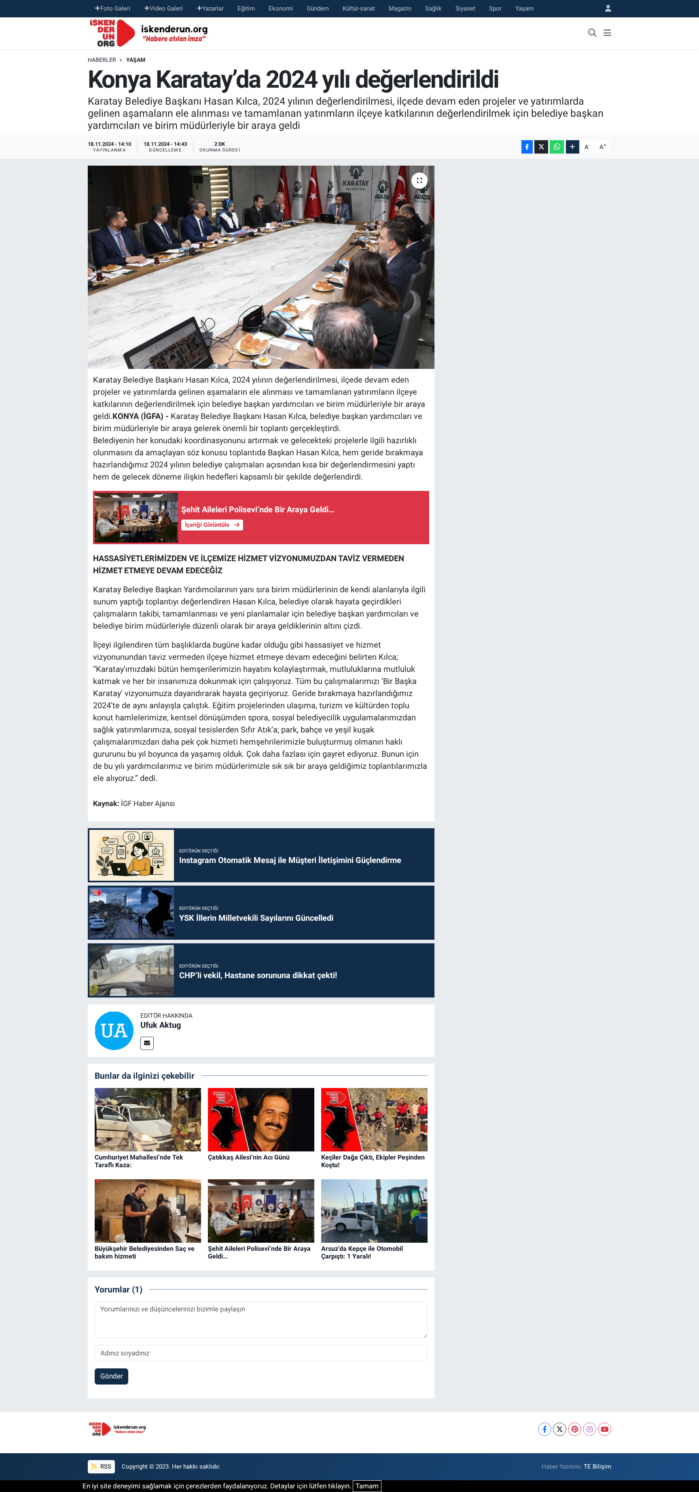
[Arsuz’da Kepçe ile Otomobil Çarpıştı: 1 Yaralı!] (374, 1210)
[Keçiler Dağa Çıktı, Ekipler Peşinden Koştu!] (374, 1119)
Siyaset (465, 8)
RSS (105, 1466)
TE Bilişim (597, 1466)
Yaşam (524, 8)
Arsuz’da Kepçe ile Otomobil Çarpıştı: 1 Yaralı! (362, 1252)
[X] (559, 1429)
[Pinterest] (574, 1429)
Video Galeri (166, 8)
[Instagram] (589, 1429)
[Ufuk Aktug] (114, 1030)
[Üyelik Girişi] (604, 8)
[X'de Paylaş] (541, 147)
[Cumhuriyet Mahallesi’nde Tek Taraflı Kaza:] (148, 1119)
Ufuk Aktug (160, 1025)
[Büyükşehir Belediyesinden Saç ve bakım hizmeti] (148, 1210)
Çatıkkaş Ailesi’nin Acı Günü (249, 1157)
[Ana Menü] (607, 33)
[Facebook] (544, 1429)
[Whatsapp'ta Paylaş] (557, 147)
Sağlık (433, 8)
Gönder (111, 1376)
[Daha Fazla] (572, 147)
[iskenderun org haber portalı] (150, 32)
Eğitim (246, 8)
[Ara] (592, 33)
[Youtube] (604, 1429)
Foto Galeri (115, 8)
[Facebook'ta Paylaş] (527, 147)
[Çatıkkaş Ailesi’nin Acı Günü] (261, 1119)
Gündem (318, 8)
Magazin (400, 8)
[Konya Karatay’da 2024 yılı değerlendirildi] (261, 267)
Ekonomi (281, 8)
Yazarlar (213, 8)
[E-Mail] (147, 1043)
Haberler (102, 60)
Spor (495, 8)
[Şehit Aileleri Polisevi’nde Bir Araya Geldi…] (261, 1210)
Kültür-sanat (359, 8)
